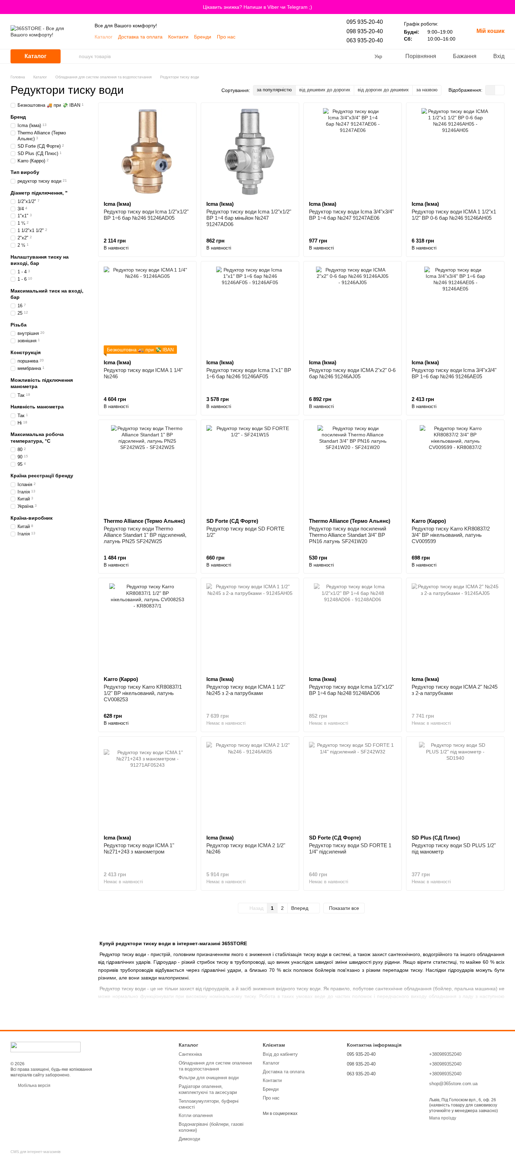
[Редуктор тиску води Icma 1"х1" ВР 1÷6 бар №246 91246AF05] (250, 310)
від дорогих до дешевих (383, 89)
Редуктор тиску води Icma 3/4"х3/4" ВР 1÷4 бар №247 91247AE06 (351, 215)
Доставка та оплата (140, 37)
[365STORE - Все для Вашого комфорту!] (46, 1046)
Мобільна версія (33, 1085)
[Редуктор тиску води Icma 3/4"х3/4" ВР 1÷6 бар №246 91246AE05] (455, 310)
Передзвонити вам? (367, 1083)
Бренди (202, 37)
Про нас (226, 37)
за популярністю (274, 89)
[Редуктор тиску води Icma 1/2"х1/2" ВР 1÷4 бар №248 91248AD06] (352, 626)
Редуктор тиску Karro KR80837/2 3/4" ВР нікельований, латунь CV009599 (451, 535)
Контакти (178, 37)
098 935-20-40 (364, 31)
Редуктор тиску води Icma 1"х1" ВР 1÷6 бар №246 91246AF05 (248, 373)
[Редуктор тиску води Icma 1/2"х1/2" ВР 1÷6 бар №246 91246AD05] (147, 151)
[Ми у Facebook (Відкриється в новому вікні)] (279, 37)
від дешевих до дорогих (324, 89)
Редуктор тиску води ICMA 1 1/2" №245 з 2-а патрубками (245, 690)
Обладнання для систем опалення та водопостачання (215, 1066)
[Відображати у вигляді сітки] (490, 90)
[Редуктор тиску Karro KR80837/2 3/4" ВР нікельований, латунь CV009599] (455, 468)
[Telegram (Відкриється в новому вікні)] (262, 37)
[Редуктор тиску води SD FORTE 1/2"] (250, 468)
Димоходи (189, 1139)
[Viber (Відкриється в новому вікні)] (253, 37)
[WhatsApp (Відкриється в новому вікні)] (270, 37)
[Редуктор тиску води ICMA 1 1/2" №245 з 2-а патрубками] (250, 626)
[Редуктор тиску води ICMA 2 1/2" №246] (250, 785)
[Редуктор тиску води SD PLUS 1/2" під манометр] (455, 785)
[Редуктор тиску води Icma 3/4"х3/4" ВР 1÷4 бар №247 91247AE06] (352, 151)
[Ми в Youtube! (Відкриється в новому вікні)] (245, 37)
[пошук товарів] (73, 56)
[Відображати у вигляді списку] (499, 90)
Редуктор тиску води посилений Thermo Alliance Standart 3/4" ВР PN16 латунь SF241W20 (347, 535)
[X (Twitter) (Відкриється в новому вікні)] (295, 37)
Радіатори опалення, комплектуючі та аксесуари (208, 1089)
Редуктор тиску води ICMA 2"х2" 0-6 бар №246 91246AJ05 (352, 373)
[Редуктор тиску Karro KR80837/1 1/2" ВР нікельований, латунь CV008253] (147, 626)
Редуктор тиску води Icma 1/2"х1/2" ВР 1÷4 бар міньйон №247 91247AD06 (248, 218)
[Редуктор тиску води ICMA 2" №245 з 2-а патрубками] (455, 626)
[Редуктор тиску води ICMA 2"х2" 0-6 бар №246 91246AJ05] (352, 310)
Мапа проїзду (442, 1118)
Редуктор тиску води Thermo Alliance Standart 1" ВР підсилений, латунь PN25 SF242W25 (145, 535)
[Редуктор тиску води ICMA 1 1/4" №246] (147, 310)
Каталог (103, 37)
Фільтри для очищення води (209, 1077)
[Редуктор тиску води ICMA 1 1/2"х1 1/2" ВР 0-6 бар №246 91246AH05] (455, 151)
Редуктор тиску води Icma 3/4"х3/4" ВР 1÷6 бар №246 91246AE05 (454, 373)
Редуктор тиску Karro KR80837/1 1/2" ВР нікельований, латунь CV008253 (143, 693)
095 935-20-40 (364, 22)
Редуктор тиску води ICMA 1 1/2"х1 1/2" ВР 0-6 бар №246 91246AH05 (454, 215)
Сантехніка (190, 1054)
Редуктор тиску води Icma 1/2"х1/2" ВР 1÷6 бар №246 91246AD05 (146, 215)
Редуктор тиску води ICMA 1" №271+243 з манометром (139, 848)
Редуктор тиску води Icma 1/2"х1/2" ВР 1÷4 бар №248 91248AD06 (351, 690)
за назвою (427, 89)
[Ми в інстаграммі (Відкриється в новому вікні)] (287, 37)
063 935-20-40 (364, 40)
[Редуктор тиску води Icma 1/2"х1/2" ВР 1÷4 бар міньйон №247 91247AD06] (250, 151)
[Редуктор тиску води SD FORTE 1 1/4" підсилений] (352, 785)
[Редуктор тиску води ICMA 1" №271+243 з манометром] (147, 785)
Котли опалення (196, 1115)
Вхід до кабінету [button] (280, 1054)
